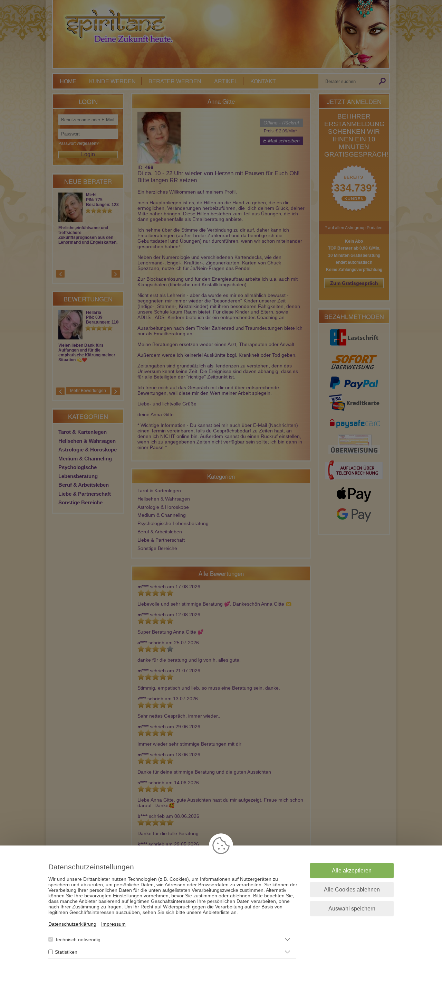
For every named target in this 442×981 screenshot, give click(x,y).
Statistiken (66, 952)
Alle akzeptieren (352, 870)
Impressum (113, 924)
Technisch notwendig (77, 939)
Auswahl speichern (351, 909)
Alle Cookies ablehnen (352, 890)
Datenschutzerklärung (72, 924)
